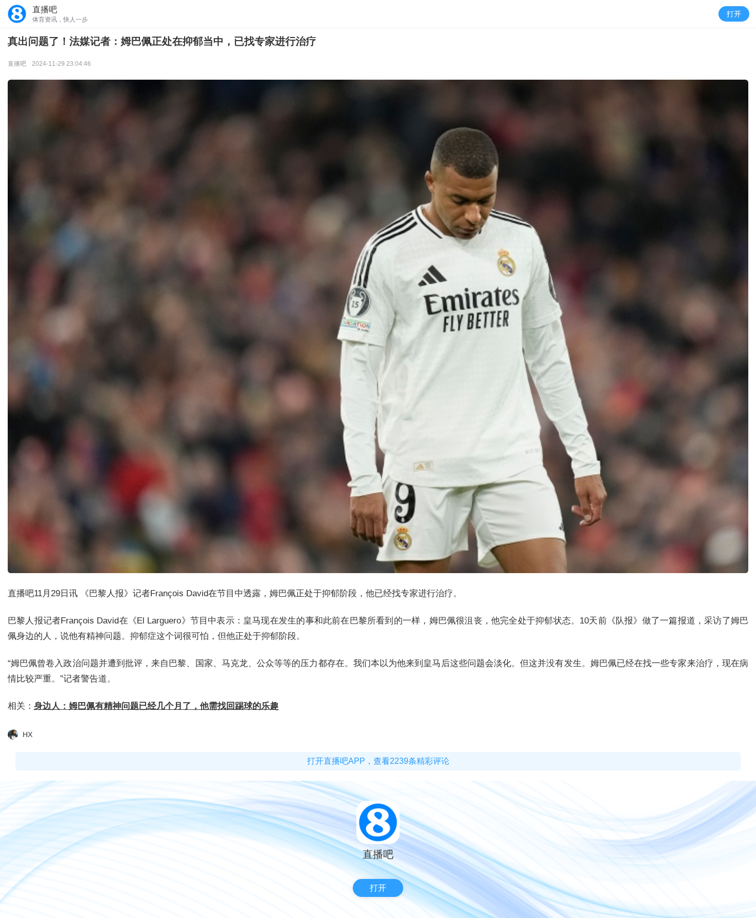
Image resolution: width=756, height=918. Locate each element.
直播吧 (17, 63)
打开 (734, 14)
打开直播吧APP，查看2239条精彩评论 (378, 761)
